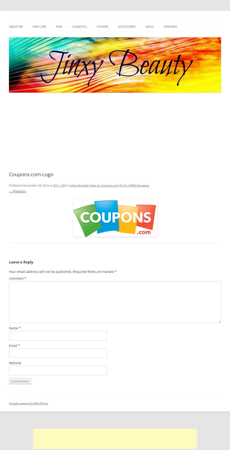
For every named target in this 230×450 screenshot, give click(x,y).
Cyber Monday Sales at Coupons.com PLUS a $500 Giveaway (109, 185)
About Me (16, 27)
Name (15, 328)
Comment (17, 278)
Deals (150, 27)
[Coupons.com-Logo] (115, 218)
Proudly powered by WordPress (28, 403)
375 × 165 (59, 185)
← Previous (17, 191)
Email (14, 345)
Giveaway (170, 27)
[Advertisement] (115, 132)
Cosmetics (79, 27)
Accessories (127, 27)
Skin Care (39, 27)
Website (15, 363)
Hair (59, 27)
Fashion (102, 27)
